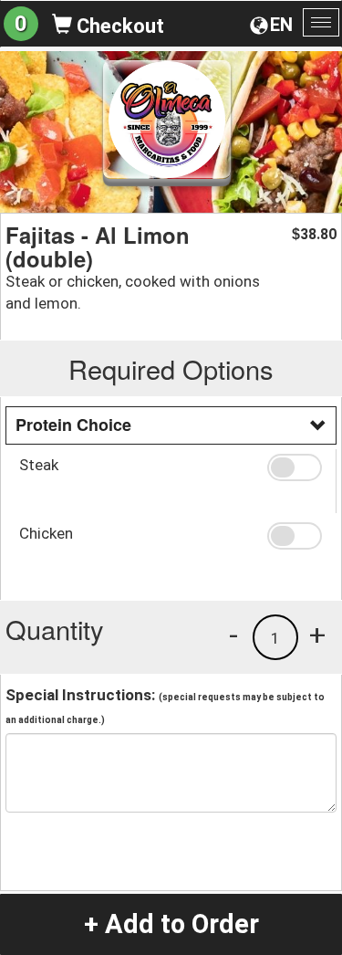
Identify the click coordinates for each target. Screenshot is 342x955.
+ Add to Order (171, 923)
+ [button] (317, 634)
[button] (294, 467)
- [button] (233, 634)
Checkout (118, 26)
